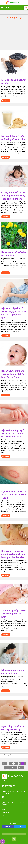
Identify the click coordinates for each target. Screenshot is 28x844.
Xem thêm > (5, 101)
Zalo (20, 826)
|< (3, 763)
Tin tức (4, 818)
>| (22, 767)
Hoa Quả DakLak (11, 12)
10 (8, 767)
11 (12, 767)
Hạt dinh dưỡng (6, 809)
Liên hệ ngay (14, 833)
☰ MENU (5, 7)
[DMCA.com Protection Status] (14, 838)
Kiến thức (18, 12)
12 (15, 767)
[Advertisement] (14, 35)
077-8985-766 (10, 786)
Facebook (7, 826)
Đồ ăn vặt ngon (6, 812)
